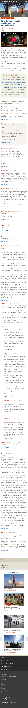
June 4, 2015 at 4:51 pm (15, 354)
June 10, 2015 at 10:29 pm (10, 532)
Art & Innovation (5, 666)
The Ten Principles (10, 18)
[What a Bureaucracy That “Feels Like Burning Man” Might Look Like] (14, 621)
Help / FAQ (4, 679)
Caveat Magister (10, 28)
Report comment (5, 119)
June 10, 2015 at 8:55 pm (12, 453)
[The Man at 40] (14, 581)
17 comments (3, 30)
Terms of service (4, 702)
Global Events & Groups (7, 663)
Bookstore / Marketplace (8, 676)
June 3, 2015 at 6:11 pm (12, 188)
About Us (3, 657)
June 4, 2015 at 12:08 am (15, 245)
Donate (3, 674)
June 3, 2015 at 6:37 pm (16, 211)
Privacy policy (13, 702)
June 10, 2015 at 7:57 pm (16, 400)
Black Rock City (5, 660)
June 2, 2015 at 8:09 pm (14, 148)
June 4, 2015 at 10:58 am (15, 303)
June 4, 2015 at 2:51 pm (18, 329)
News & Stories (5, 669)
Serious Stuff (3, 18)
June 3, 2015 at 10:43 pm (12, 236)
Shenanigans (3, 567)
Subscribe (5, 692)
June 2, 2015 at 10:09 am (10, 106)
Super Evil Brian (5, 148)
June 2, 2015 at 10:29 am (14, 125)
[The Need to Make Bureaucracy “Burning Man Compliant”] (14, 641)
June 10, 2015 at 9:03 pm (15, 418)
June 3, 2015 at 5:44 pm (12, 170)
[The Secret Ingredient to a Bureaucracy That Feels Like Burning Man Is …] (14, 599)
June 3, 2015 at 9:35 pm (12, 225)
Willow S (4, 170)
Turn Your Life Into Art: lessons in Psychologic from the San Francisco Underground (13, 86)
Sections (3, 15)
